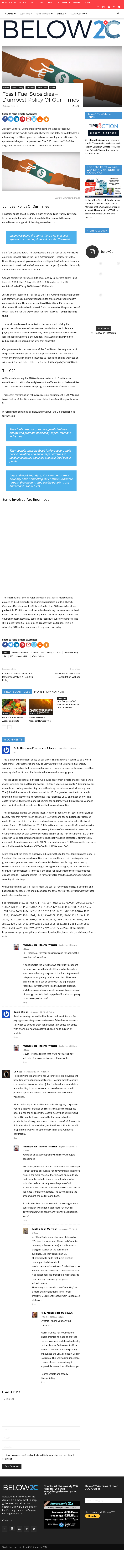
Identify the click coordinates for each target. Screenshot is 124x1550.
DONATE (88, 2)
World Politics (38, 656)
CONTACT (77, 2)
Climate (9, 14)
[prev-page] (4, 727)
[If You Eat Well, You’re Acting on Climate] (14, 707)
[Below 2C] (62, 29)
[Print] (40, 119)
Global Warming (71, 652)
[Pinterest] (22, 119)
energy (50, 652)
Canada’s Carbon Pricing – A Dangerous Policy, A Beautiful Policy (17, 677)
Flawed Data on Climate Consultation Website (67, 675)
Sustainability (22, 656)
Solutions (25, 14)
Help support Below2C (100, 1512)
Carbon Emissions (20, 652)
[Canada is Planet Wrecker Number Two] (41, 707)
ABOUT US (52, 2)
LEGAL (65, 2)
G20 (58, 652)
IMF (11, 656)
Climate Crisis (37, 652)
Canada (6, 88)
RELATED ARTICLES (17, 691)
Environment (43, 14)
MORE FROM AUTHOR (49, 691)
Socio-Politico (78, 14)
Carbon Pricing (17, 88)
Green (5, 713)
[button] (118, 13)
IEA (5, 656)
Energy (60, 14)
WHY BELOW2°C (38, 2)
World (52, 88)
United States (42, 88)
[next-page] (9, 727)
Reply (4, 936)
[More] (46, 119)
